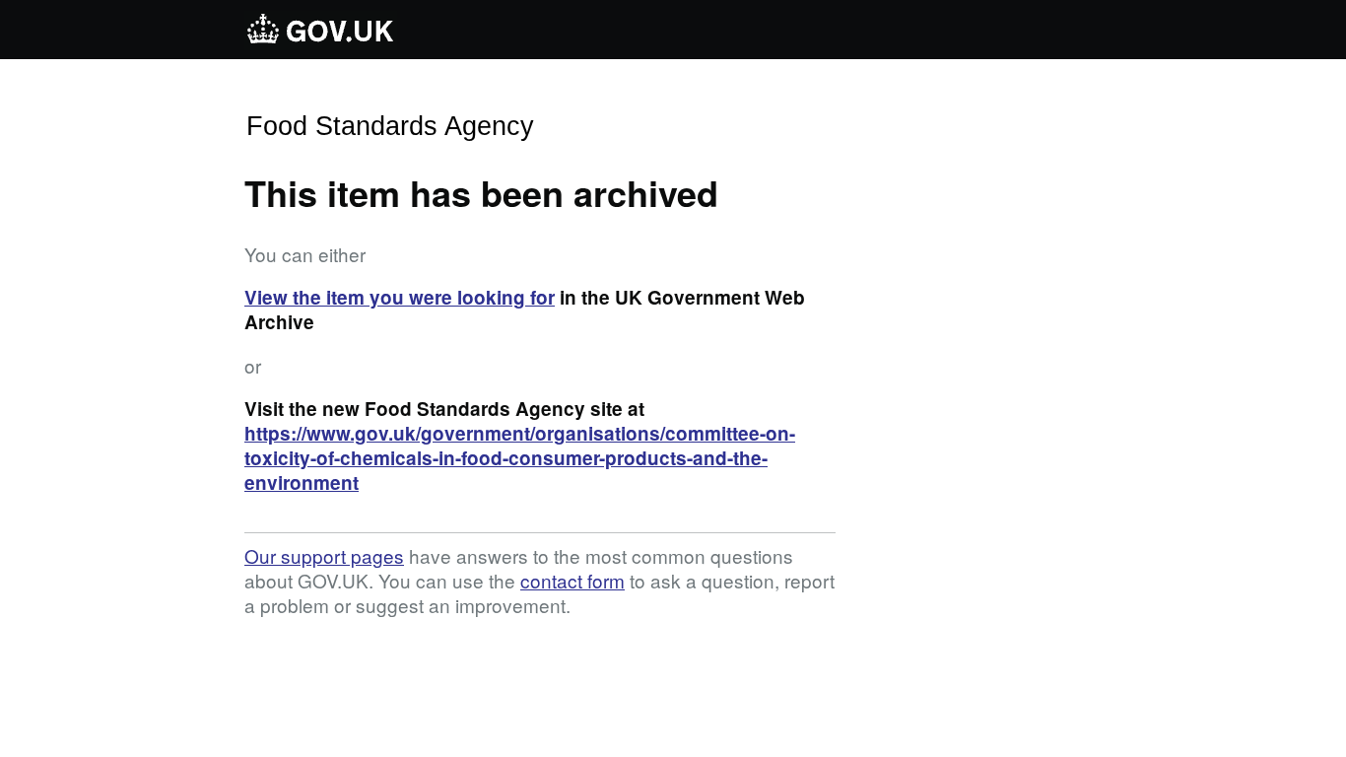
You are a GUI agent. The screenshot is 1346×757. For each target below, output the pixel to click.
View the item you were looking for (399, 297)
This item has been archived (481, 192)
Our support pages (324, 555)
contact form (572, 580)
